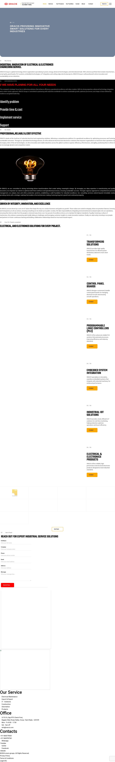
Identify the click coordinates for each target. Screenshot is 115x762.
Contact (90, 4)
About (83, 4)
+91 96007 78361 (27, 4)
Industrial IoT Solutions (95, 413)
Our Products (60, 4)
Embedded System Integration (97, 372)
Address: (3, 565)
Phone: (3, 553)
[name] (11, 3)
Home (44, 4)
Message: (3, 572)
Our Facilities (69, 4)
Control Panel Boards (95, 285)
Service (51, 4)
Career (77, 4)
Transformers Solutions (95, 243)
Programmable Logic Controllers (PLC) (98, 328)
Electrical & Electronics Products (94, 457)
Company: (3, 547)
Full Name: (3, 540)
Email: (2, 559)
